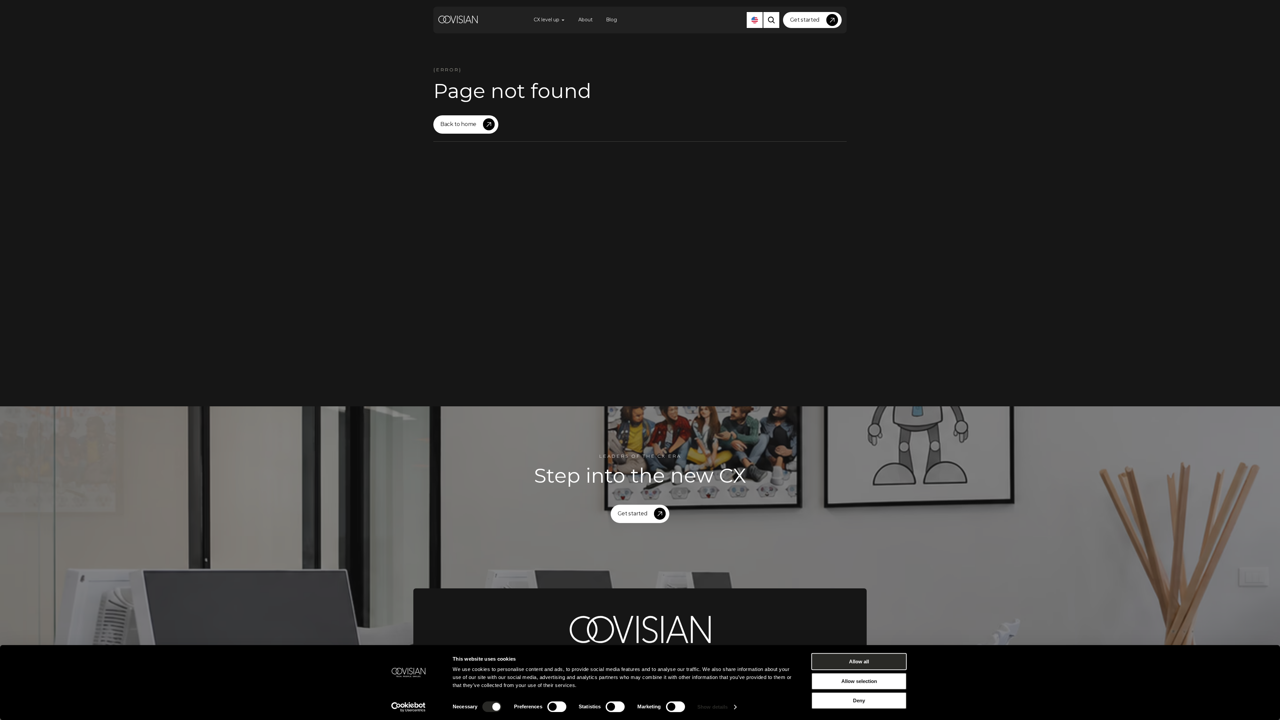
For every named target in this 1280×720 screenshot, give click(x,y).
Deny (859, 700)
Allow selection (859, 681)
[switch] (556, 706)
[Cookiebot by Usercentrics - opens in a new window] (408, 707)
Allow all (859, 661)
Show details (712, 707)
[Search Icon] (771, 20)
